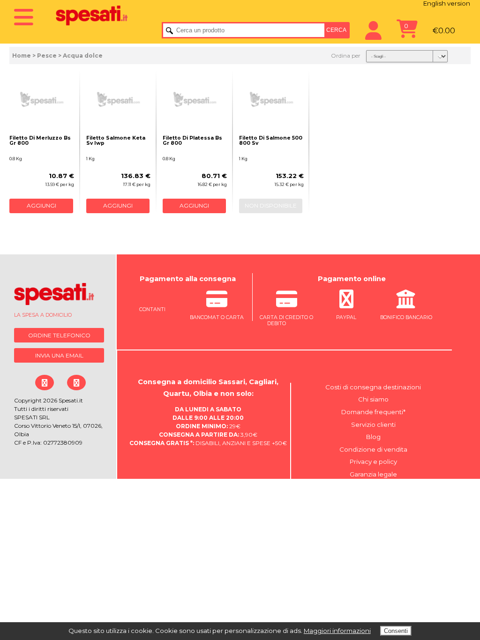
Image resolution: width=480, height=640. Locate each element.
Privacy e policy (373, 461)
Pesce (47, 55)
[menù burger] (28, 14)
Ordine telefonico (59, 335)
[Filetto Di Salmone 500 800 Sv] (271, 99)
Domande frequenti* (373, 412)
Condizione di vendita (373, 449)
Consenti (396, 630)
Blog (373, 436)
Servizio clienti (373, 424)
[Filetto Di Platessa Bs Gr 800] (195, 99)
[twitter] (76, 382)
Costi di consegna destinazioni (373, 387)
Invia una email (59, 355)
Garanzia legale (373, 474)
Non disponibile (271, 205)
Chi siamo (373, 399)
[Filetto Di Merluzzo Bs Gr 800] (41, 99)
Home (21, 55)
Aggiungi (41, 205)
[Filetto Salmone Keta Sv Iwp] (118, 99)
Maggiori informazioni (337, 630)
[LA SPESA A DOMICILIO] (60, 296)
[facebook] (44, 382)
